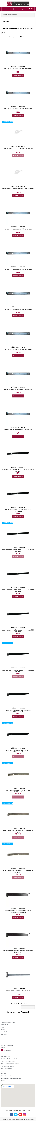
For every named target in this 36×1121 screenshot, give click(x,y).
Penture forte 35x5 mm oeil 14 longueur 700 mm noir (18, 630)
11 (18, 1003)
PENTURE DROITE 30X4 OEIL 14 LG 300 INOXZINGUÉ (18, 791)
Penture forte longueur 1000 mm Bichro (18, 389)
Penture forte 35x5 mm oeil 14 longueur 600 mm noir (18, 590)
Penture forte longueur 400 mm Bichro (18, 109)
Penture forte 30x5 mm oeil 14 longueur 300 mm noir (18, 470)
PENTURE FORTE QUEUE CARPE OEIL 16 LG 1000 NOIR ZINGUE (18, 951)
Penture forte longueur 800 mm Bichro (18, 349)
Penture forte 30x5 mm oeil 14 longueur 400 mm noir (18, 510)
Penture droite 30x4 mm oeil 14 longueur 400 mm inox (18, 831)
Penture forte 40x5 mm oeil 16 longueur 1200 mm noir (18, 751)
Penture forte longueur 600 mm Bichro (18, 269)
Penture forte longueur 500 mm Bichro (18, 229)
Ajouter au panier (18, 75)
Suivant (24, 1003)
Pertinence (11, 33)
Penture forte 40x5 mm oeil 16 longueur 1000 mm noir (18, 711)
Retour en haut (28, 1007)
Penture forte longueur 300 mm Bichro (18, 69)
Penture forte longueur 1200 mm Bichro (18, 429)
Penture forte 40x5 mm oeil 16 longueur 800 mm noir (18, 671)
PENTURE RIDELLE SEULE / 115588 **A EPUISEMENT (18, 149)
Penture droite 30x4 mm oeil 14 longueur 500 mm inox (18, 871)
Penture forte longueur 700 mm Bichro (18, 309)
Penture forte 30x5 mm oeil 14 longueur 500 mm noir (18, 550)
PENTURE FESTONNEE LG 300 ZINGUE (18, 991)
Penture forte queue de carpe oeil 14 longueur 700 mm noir (18, 911)
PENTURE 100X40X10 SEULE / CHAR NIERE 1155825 (18, 189)
